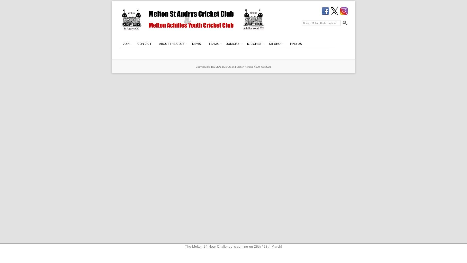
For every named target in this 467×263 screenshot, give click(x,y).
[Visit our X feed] (335, 11)
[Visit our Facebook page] (325, 11)
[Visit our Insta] (344, 11)
